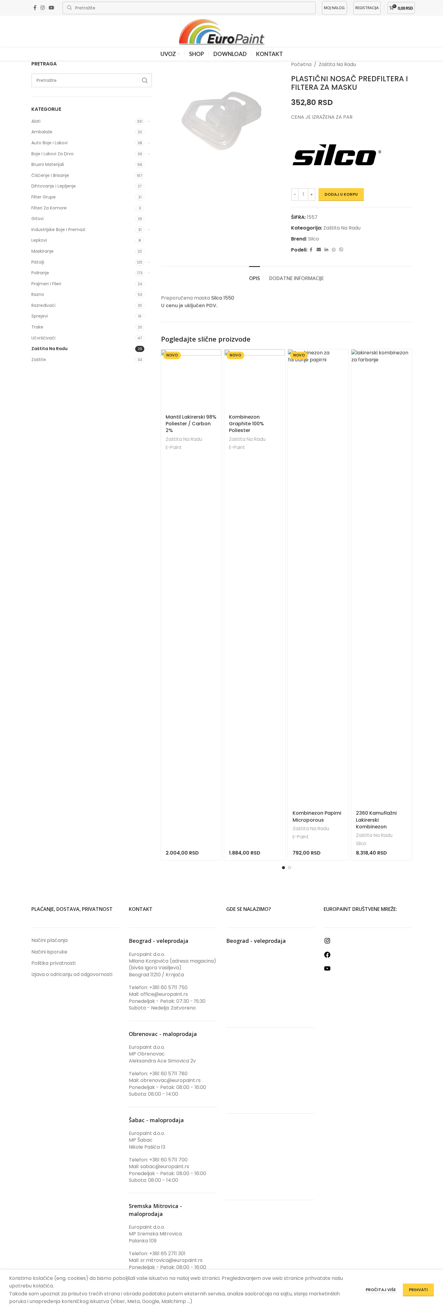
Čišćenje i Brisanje (50, 175)
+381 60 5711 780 (168, 1073)
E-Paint (174, 447)
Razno (37, 294)
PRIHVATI (418, 1290)
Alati (35, 121)
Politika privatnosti (53, 963)
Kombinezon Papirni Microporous (317, 816)
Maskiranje (42, 251)
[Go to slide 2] (289, 867)
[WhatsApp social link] (333, 250)
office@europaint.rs (164, 994)
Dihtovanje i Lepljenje (53, 186)
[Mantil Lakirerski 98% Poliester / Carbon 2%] (191, 379)
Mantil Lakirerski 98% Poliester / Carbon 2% (191, 423)
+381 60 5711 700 (168, 1159)
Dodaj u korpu (341, 194)
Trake (37, 327)
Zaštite (38, 359)
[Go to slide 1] (283, 867)
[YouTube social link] (51, 7)
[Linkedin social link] (326, 250)
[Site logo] (221, 31)
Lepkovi (39, 240)
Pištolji (37, 262)
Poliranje (40, 273)
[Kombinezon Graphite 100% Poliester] (254, 379)
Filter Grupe (43, 197)
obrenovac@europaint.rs (170, 1080)
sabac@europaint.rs (164, 1166)
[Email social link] (319, 250)
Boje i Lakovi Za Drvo (52, 154)
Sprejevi (39, 316)
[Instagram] (327, 942)
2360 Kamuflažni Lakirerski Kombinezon (376, 820)
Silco (313, 238)
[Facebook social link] (35, 7)
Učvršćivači (43, 338)
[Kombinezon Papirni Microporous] (318, 577)
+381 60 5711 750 (168, 987)
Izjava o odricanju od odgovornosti (71, 974)
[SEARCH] (145, 80)
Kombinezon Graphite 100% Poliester (246, 423)
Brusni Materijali (47, 164)
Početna (301, 64)
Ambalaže (41, 132)
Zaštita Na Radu (49, 349)
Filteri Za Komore (49, 208)
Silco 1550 (222, 297)
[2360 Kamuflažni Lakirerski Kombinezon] (381, 577)
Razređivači (43, 305)
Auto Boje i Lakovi (49, 143)
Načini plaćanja (49, 940)
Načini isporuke (49, 952)
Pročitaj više (381, 1290)
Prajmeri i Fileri (46, 284)
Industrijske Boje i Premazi (58, 230)
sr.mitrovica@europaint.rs (171, 1260)
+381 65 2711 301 (167, 1253)
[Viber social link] (341, 250)
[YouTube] (327, 970)
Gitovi (37, 219)
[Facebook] (327, 956)
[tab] (254, 275)
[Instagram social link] (43, 7)
